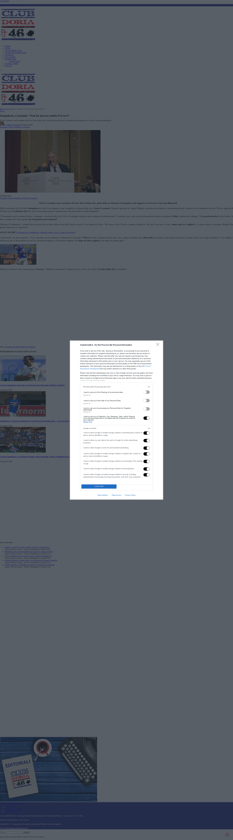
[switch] (146, 392)
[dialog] (116, 420)
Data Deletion (103, 495)
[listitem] (116, 387)
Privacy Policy (130, 495)
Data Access (116, 495)
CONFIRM (99, 486)
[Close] (158, 345)
